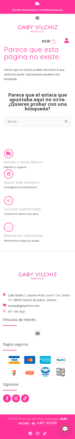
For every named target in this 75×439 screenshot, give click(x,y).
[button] (37, 333)
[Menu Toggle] (37, 18)
